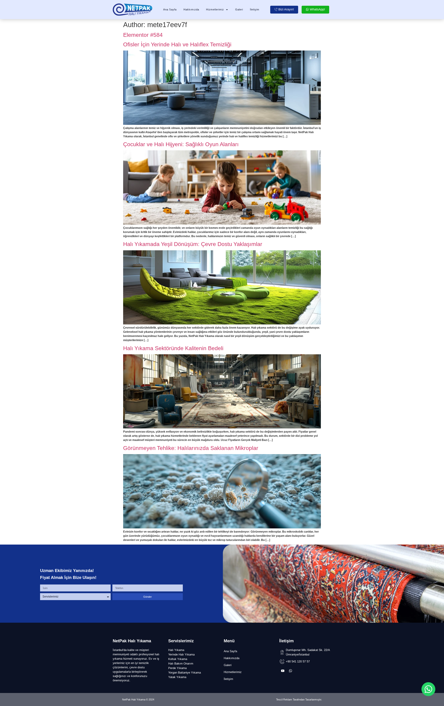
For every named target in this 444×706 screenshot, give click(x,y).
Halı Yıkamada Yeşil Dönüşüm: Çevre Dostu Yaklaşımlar (192, 244)
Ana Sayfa (170, 9)
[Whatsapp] (290, 670)
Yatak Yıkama (177, 677)
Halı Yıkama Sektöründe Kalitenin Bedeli (173, 348)
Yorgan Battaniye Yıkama (184, 672)
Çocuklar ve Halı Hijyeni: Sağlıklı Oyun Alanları (181, 144)
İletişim (254, 9)
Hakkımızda (191, 9)
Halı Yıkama (176, 650)
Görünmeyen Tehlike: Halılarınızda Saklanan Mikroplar (190, 448)
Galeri (239, 9)
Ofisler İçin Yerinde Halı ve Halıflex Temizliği (177, 44)
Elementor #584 (143, 35)
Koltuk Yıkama (177, 659)
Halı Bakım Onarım (180, 663)
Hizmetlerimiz (215, 9)
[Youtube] (282, 670)
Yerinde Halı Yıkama (181, 654)
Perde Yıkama (177, 668)
